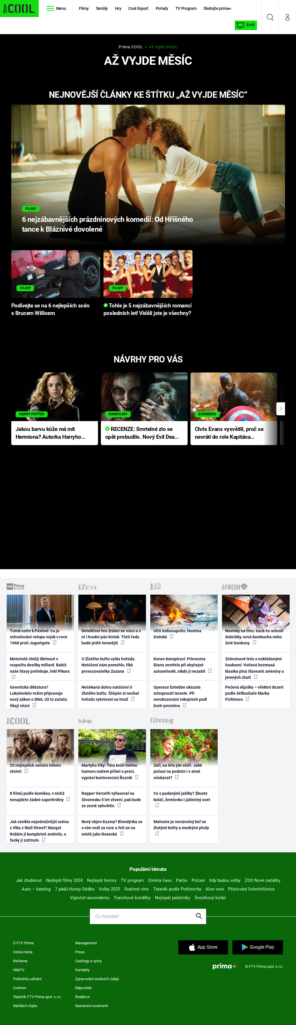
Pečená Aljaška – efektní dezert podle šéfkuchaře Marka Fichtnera (254, 693)
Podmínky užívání (27, 979)
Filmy (83, 8)
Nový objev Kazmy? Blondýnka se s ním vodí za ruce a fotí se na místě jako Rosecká (112, 827)
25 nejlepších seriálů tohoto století (35, 768)
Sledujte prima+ (217, 8)
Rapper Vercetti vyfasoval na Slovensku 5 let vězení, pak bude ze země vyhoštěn (111, 799)
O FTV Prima (23, 943)
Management (86, 943)
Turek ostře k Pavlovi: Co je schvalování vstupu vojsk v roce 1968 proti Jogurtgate (38, 637)
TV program (132, 880)
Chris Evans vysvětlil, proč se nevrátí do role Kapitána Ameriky (229, 433)
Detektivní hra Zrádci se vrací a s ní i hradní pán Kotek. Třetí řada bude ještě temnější (111, 637)
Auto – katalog (36, 889)
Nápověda (83, 988)
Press (80, 952)
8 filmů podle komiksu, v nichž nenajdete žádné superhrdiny (37, 796)
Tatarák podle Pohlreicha (177, 889)
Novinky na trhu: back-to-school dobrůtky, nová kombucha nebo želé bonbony (254, 637)
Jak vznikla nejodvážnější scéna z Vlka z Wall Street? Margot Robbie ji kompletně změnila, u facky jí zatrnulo (39, 831)
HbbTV (18, 970)
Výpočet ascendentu (89, 897)
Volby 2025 (109, 889)
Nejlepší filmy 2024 (64, 880)
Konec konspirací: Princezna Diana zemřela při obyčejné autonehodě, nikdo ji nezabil (179, 665)
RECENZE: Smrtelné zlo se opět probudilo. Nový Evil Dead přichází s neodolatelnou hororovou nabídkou (141, 433)
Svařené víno (136, 889)
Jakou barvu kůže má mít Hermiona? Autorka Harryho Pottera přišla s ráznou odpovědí (48, 433)
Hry (118, 8)
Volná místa (22, 952)
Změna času (160, 880)
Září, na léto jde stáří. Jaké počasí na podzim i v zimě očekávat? (177, 771)
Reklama (20, 961)
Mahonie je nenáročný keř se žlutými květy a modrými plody (181, 824)
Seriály (102, 8)
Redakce (82, 997)
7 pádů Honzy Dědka (74, 889)
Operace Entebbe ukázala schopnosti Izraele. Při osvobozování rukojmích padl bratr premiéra (180, 696)
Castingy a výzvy (88, 961)
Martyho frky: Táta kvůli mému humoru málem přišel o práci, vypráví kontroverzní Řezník (109, 771)
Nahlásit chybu (25, 1006)
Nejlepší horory (101, 880)
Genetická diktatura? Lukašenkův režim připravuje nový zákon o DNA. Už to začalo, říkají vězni (39, 696)
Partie (181, 880)
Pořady (162, 8)
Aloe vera (215, 889)
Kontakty (82, 970)
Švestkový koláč (210, 897)
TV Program (185, 8)
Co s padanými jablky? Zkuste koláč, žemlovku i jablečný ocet (181, 796)
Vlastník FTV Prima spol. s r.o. (37, 997)
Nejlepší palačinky (172, 897)
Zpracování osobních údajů (97, 979)
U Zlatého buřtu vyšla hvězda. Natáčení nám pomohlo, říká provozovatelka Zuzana (109, 665)
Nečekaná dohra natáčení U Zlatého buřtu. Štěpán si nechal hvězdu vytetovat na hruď (110, 693)
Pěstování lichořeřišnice (251, 889)
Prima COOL (131, 47)
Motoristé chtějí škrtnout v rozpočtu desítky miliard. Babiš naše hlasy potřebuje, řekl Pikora (40, 665)
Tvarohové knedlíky (132, 897)
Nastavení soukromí (91, 1006)
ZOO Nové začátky (262, 880)
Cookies (19, 988)
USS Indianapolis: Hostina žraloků (177, 633)
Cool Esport (138, 8)
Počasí (198, 880)
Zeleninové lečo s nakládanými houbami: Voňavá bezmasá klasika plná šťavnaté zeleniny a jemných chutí (254, 668)
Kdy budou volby (224, 880)
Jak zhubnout (29, 880)
